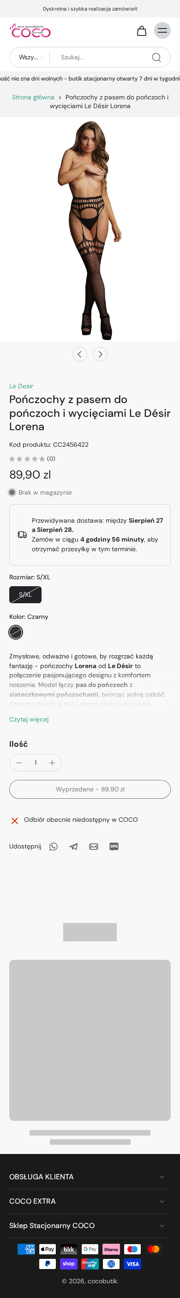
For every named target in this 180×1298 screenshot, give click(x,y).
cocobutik (102, 1280)
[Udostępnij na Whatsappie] (53, 846)
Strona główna (33, 97)
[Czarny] (15, 632)
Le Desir (21, 386)
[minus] (19, 763)
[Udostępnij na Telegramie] (73, 846)
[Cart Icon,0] (141, 30)
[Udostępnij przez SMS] (114, 846)
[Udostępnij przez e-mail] (94, 846)
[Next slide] (100, 354)
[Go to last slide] (79, 354)
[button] (90, 789)
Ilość (18, 744)
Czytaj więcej (28, 719)
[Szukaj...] (156, 57)
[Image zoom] (90, 229)
